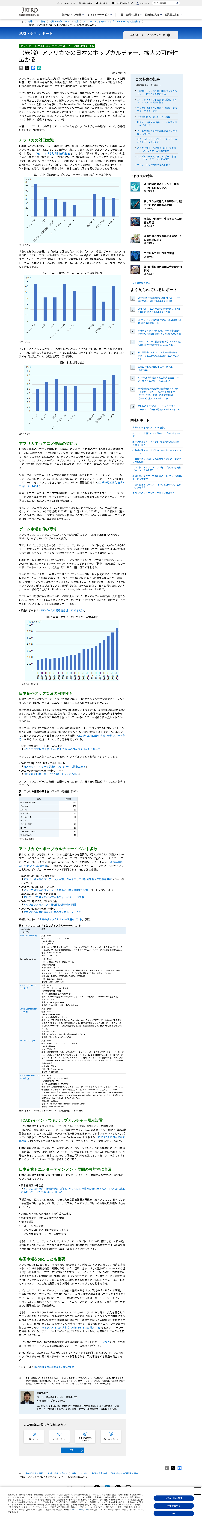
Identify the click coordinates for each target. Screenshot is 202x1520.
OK (173, 1513)
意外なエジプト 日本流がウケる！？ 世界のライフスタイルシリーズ (61, 749)
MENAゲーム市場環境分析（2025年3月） (61, 610)
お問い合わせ (87, 3)
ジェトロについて (67, 3)
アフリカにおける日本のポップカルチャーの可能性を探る (111, 21)
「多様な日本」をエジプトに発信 (153, 116)
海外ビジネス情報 (36, 21)
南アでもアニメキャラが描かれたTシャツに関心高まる (54, 766)
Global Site (103, 3)
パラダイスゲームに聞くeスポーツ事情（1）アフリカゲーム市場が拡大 (156, 149)
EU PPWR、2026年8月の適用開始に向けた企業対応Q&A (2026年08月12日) (159, 310)
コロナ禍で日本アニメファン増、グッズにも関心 (51, 774)
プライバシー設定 (174, 1498)
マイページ (144, 3)
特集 (76, 21)
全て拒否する (173, 1506)
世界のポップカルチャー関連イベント (60, 919)
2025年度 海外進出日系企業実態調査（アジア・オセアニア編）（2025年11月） (159, 379)
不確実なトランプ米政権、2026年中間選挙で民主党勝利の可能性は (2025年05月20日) (159, 332)
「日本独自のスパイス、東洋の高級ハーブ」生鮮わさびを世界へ (156, 486)
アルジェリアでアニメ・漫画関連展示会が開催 (49, 904)
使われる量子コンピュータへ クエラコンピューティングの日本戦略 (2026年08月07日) (159, 408)
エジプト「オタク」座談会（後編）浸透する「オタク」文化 (157, 109)
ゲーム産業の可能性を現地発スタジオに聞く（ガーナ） (157, 132)
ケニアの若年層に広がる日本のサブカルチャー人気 (52, 912)
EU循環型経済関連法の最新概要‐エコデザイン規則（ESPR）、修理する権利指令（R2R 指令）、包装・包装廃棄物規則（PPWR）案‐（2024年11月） (159, 393)
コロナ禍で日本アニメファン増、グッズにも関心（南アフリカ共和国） (156, 469)
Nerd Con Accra (27, 935)
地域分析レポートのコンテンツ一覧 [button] (148, 35)
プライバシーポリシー (79, 1510)
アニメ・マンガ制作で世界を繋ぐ (153, 165)
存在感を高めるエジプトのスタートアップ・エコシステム (156, 452)
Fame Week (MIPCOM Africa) (29, 1076)
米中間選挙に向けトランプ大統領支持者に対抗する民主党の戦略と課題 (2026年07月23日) (159, 356)
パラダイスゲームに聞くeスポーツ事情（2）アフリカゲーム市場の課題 (156, 158)
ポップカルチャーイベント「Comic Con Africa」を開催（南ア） (156, 443)
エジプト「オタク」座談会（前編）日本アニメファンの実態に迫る (157, 101)
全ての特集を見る (141, 282)
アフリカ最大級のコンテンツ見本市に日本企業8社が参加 (55, 890)
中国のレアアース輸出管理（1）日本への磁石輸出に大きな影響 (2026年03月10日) (159, 343)
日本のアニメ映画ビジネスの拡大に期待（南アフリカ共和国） (156, 460)
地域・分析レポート (60, 21)
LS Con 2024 (25, 1040)
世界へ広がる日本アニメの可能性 (149, 427)
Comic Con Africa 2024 (28, 986)
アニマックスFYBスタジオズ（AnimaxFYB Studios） (67, 1327)
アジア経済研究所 (122, 3)
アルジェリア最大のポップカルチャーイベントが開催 (53, 897)
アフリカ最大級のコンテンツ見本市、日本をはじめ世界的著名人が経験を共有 (67, 879)
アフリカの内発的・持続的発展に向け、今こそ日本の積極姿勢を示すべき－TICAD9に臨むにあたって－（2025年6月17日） (73, 1190)
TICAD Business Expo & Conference (53, 1367)
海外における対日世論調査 (52, 153)
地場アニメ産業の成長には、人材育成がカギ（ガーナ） (157, 124)
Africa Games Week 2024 (28, 1010)
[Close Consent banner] (197, 1491)
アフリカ (105, 1342)
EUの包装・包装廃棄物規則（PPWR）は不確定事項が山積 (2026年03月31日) (159, 299)
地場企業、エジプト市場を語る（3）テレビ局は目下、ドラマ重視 (157, 477)
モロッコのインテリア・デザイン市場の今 (153, 493)
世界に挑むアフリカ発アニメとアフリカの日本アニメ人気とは (157, 141)
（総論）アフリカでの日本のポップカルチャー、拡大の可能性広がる (157, 92)
